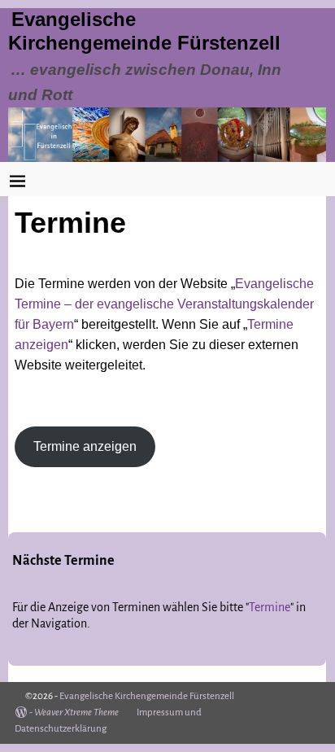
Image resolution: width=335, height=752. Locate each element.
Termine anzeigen (85, 446)
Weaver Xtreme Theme (76, 712)
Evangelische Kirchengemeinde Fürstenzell (146, 696)
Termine (269, 607)
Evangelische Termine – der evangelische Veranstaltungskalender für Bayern (164, 304)
